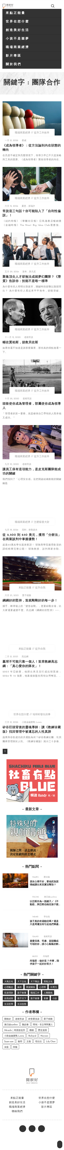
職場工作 (35, 993)
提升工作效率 (41, 133)
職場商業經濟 (17, 47)
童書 (46, 998)
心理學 (42, 987)
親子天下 (21, 998)
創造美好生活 (17, 30)
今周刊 (53, 987)
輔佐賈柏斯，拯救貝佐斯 (20, 342)
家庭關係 (30, 987)
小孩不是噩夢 (17, 38)
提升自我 (40, 588)
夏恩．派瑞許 (28, 206)
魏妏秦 (25, 1025)
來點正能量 (15, 13)
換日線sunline (50, 897)
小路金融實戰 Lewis (32, 722)
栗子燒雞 (26, 595)
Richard (32, 1036)
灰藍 (6, 1047)
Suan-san (8, 1041)
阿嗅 (15, 1047)
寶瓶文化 (48, 982)
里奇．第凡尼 (29, 272)
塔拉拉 (38, 1041)
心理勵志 (8, 987)
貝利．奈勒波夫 (29, 530)
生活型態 (21, 1004)
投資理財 (8, 993)
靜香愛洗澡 (33, 1019)
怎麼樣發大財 (41, 522)
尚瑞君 (46, 956)
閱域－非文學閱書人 (43, 1025)
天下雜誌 (35, 982)
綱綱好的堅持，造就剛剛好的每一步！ (30, 600)
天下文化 (21, 982)
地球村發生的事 (42, 714)
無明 (20, 1041)
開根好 (7, 1019)
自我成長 (8, 998)
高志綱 (25, 657)
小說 (54, 998)
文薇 (28, 1041)
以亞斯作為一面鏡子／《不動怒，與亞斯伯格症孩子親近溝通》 (44, 904)
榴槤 (31, 1030)
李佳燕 (47, 917)
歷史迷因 (42, 1030)
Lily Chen (50, 1041)
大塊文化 (8, 982)
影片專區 (14, 55)
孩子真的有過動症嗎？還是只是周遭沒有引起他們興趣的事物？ (44, 924)
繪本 (19, 987)
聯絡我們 (17, 1111)
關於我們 (14, 64)
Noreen (44, 1036)
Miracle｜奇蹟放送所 (14, 1030)
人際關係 (48, 993)
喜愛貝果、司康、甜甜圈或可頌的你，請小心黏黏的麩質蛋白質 (44, 944)
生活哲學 (8, 1004)
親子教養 (21, 993)
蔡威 (24, 140)
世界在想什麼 (17, 21)
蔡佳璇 (47, 877)
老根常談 (28, 337)
